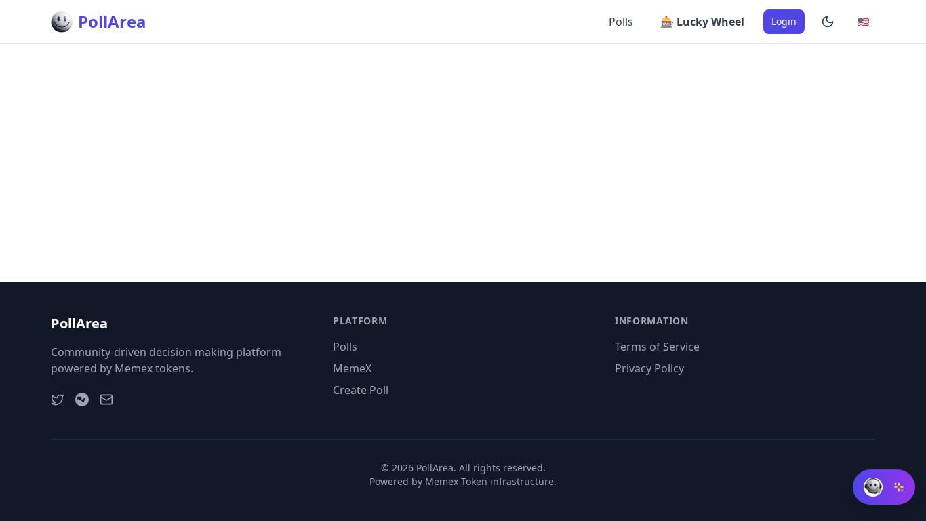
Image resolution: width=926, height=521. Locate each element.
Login (784, 21)
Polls (621, 21)
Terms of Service (657, 346)
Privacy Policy (649, 368)
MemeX (352, 368)
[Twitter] (57, 399)
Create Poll (360, 390)
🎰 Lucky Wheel (702, 21)
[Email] (106, 399)
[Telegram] (82, 399)
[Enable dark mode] (828, 21)
